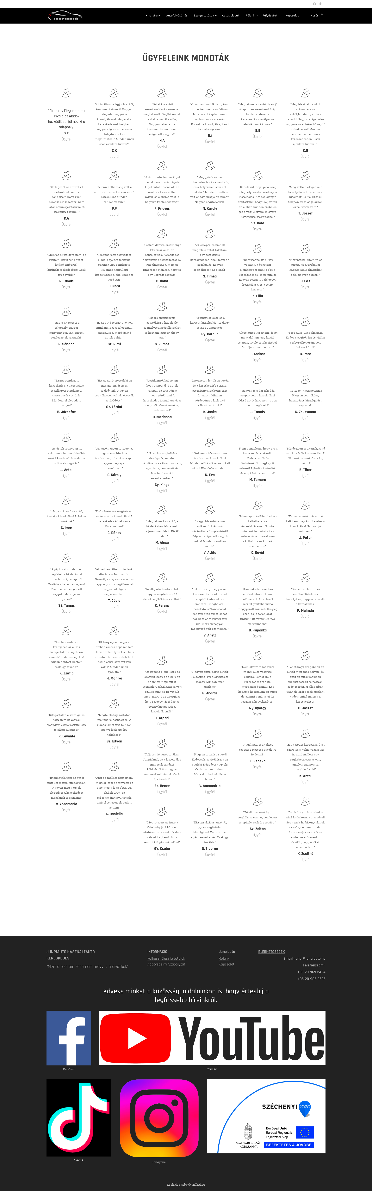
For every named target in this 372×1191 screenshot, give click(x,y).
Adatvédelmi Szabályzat (166, 964)
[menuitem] (154, 16)
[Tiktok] (320, 4)
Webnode (186, 1184)
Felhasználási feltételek (166, 958)
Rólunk (224, 958)
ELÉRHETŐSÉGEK (271, 951)
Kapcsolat (226, 964)
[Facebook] (314, 4)
